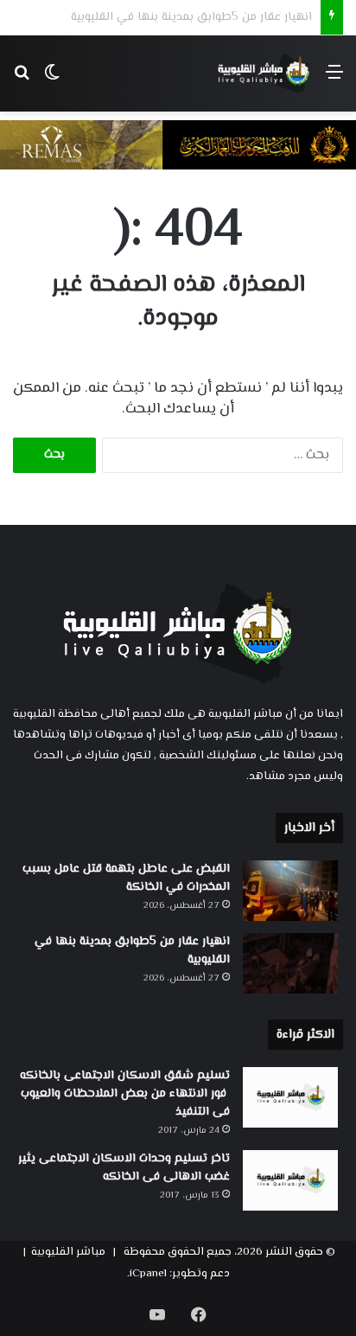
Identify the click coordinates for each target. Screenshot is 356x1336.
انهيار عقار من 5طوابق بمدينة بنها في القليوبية (132, 950)
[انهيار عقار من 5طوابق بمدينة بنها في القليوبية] (290, 963)
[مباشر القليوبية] (264, 73)
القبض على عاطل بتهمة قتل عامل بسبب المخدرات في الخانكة (126, 878)
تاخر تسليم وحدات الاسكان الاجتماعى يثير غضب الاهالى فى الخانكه (124, 1167)
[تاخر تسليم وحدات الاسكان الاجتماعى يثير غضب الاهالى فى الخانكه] (290, 1180)
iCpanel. (147, 1273)
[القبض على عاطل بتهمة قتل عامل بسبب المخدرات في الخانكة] (290, 890)
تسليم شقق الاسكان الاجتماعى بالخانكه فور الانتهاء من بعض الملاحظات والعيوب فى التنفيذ (125, 1094)
